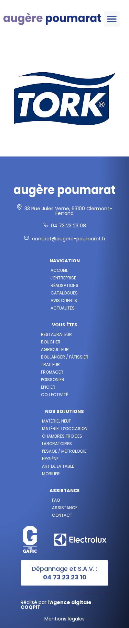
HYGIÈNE (50, 459)
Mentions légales (64, 618)
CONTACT (62, 515)
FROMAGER (52, 372)
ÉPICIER (48, 387)
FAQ (56, 500)
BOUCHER (51, 342)
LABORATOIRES (57, 444)
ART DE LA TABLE (58, 466)
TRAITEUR (50, 364)
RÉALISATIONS (64, 285)
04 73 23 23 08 (68, 225)
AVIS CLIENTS (64, 300)
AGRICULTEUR (55, 349)
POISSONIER (52, 379)
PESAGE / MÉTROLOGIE (64, 451)
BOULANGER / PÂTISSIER (64, 357)
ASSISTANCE (64, 508)
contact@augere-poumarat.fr (69, 238)
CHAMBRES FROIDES (62, 436)
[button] (112, 19)
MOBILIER (51, 474)
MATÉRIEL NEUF (56, 421)
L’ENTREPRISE (63, 278)
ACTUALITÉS (63, 308)
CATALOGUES (64, 293)
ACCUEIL (59, 270)
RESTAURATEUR (56, 334)
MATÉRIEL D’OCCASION (64, 428)
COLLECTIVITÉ (54, 395)
